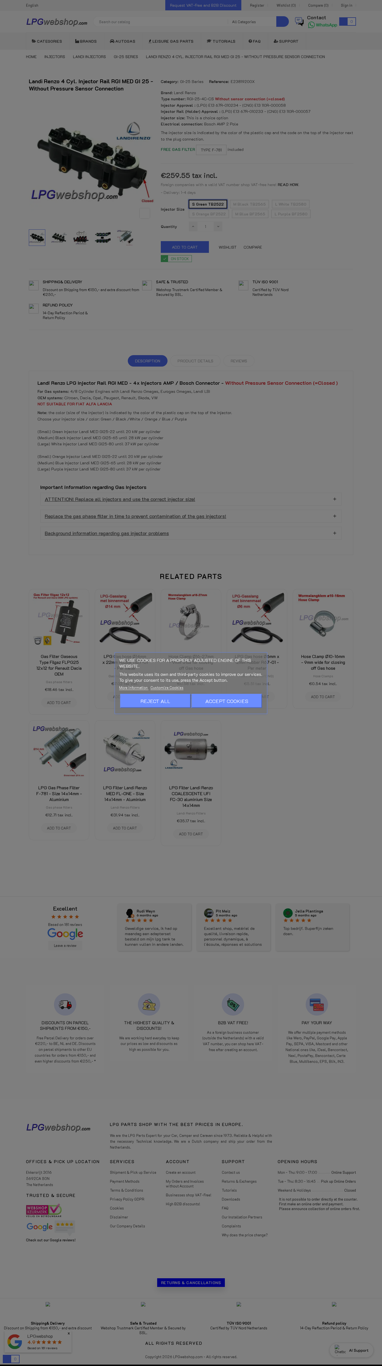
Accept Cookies (226, 700)
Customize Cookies (166, 687)
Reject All (155, 700)
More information (133, 687)
